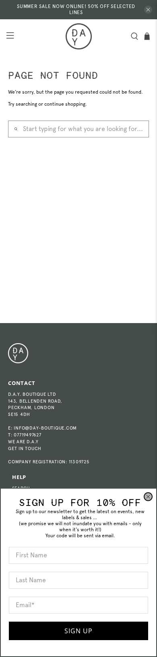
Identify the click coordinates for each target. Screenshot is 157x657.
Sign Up (78, 630)
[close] (148, 497)
